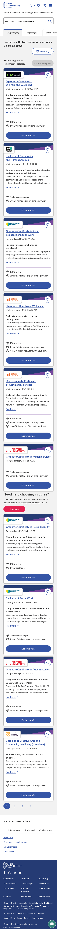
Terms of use (37, 918)
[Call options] (32, 5)
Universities (43, 883)
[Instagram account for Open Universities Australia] (9, 872)
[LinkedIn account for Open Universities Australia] (14, 872)
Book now (14, 509)
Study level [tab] (30, 830)
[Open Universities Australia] (11, 7)
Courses (7, 896)
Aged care (8, 837)
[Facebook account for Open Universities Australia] (4, 872)
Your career (8, 888)
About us (25, 878)
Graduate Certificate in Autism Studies (28, 669)
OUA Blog (43, 878)
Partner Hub (44, 896)
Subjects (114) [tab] (32, 32)
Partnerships (27, 883)
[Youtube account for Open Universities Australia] (20, 872)
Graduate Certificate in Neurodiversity (28, 526)
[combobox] (28, 21)
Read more (11, 112)
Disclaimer (18, 918)
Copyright (7, 918)
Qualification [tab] (45, 830)
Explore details (28, 135)
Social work (8, 851)
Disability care (10, 846)
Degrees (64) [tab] (13, 32)
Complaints (30, 913)
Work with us (44, 888)
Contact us (8, 878)
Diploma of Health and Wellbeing (25, 306)
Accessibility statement (13, 913)
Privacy (27, 918)
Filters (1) (44, 51)
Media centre (9, 883)
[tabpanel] (28, 425)
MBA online (26, 896)
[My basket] (44, 5)
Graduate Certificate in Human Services (28, 456)
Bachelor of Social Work (19, 598)
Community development (15, 842)
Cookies (40, 913)
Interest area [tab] (14, 830)
